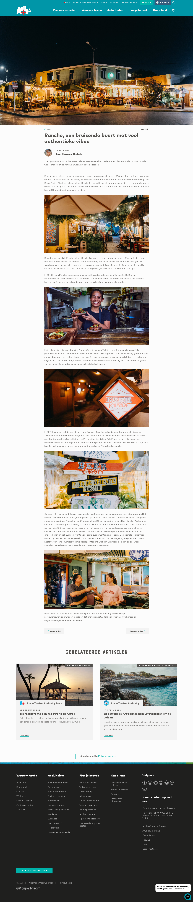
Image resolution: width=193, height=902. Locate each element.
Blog (104, 2)
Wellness (20, 796)
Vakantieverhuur (88, 787)
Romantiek (22, 787)
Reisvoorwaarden (64, 10)
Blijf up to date (36, 871)
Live (67, 2)
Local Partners (150, 849)
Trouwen (20, 809)
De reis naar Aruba (89, 800)
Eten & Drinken (24, 800)
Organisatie (148, 835)
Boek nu (146, 2)
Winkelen (53, 814)
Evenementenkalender (59, 832)
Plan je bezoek (138, 10)
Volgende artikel (137, 631)
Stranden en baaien (58, 782)
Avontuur (21, 782)
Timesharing (85, 791)
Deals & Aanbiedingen (85, 2)
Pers (144, 844)
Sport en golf (54, 823)
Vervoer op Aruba (88, 805)
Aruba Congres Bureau (154, 826)
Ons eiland (160, 10)
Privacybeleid (65, 883)
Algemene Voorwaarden (41, 883)
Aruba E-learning (151, 831)
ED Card (164, 2)
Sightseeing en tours (58, 809)
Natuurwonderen (57, 791)
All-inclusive (85, 796)
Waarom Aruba (92, 10)
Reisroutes (53, 828)
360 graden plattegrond (117, 800)
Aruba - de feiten (119, 789)
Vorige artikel (55, 631)
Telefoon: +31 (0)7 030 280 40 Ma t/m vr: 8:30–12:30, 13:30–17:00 (157, 815)
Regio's (115, 794)
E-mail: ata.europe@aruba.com (158, 808)
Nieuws (114, 2)
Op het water (55, 787)
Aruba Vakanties (87, 814)
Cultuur (20, 791)
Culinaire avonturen (58, 796)
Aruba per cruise (87, 809)
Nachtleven (53, 800)
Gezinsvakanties (24, 805)
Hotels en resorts (88, 782)
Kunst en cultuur (56, 805)
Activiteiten (115, 10)
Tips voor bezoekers (89, 818)
